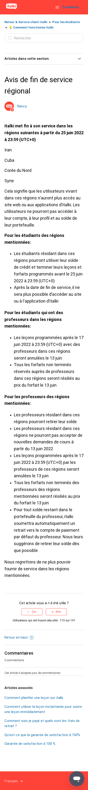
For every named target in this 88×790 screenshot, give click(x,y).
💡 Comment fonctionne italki (31, 27)
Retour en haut (16, 637)
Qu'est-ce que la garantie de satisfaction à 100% (42, 735)
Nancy (22, 106)
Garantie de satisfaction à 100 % (29, 743)
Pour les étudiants (66, 22)
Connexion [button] (70, 7)
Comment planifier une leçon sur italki (33, 698)
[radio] (31, 611)
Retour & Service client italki (25, 22)
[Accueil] (11, 9)
